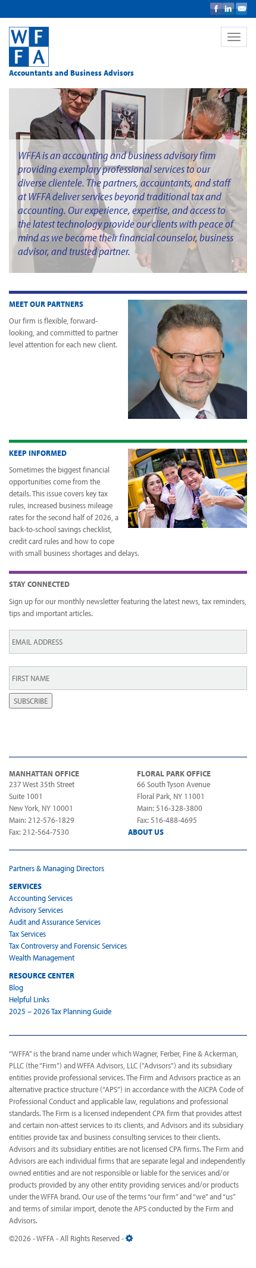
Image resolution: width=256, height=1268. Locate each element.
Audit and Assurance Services (55, 921)
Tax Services (27, 933)
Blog (16, 987)
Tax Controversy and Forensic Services (68, 945)
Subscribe (31, 700)
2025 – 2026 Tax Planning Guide (60, 1011)
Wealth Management (41, 957)
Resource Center (41, 975)
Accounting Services (41, 898)
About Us (146, 831)
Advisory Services (36, 910)
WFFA (104, 47)
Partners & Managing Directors (56, 868)
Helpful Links (29, 999)
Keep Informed (38, 452)
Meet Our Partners (46, 304)
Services (25, 886)
